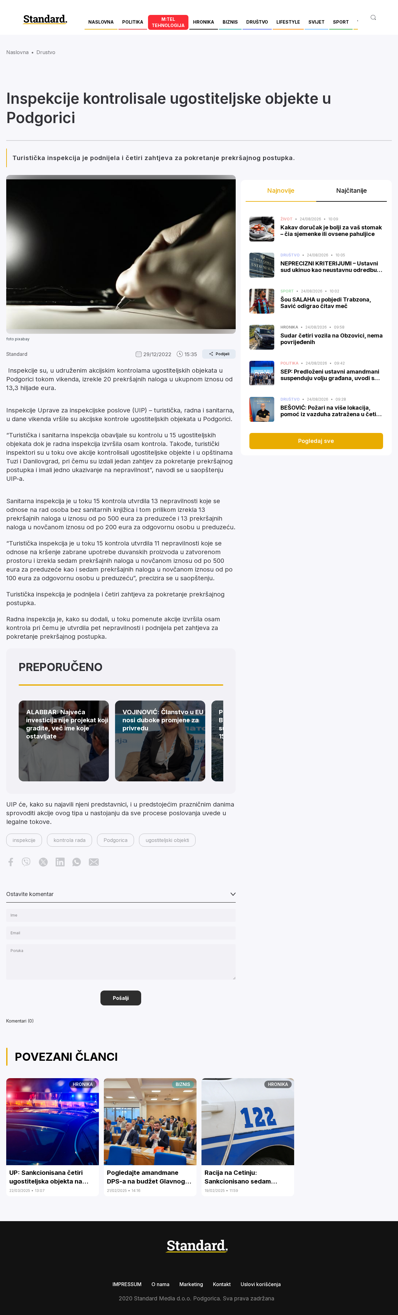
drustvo (45, 52)
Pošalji (121, 998)
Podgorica (115, 840)
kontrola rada (69, 840)
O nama (160, 1284)
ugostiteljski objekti (167, 840)
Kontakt (222, 1284)
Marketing (191, 1284)
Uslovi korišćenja (261, 1284)
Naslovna (17, 52)
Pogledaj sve (316, 441)
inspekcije (24, 840)
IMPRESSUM (127, 1284)
